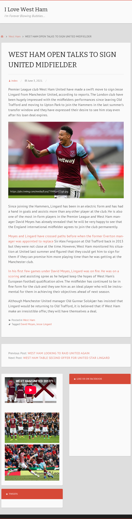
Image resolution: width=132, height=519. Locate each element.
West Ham (29, 320)
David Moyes (27, 324)
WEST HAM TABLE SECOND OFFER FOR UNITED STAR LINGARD (66, 358)
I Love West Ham (26, 9)
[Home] (2, 36)
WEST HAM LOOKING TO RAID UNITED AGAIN (59, 353)
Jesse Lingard (44, 324)
